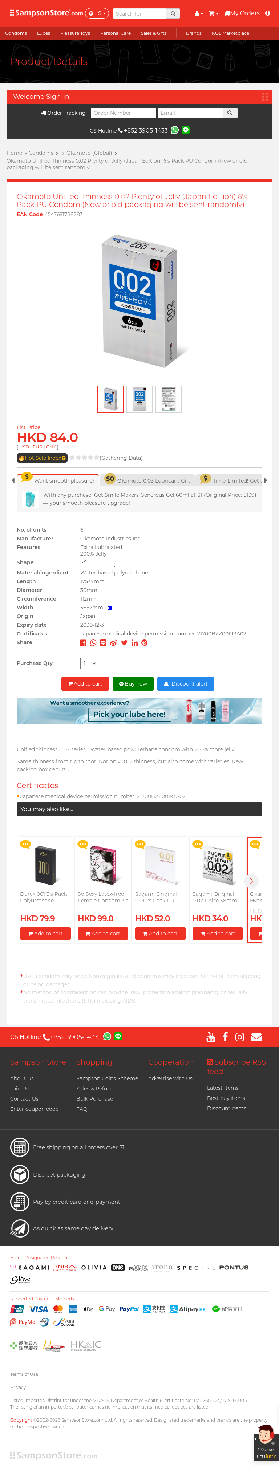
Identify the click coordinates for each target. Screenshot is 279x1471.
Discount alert (189, 683)
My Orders (245, 13)
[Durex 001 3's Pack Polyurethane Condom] (45, 865)
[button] (251, 881)
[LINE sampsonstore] (186, 130)
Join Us (19, 1088)
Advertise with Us (170, 1078)
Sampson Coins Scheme (107, 1078)
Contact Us (24, 1099)
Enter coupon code (34, 1109)
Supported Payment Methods (42, 1299)
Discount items (226, 1108)
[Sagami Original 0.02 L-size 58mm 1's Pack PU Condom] (217, 865)
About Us (22, 1078)
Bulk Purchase (94, 1099)
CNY (51, 447)
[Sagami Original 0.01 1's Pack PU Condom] (160, 865)
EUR (38, 447)
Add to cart (88, 683)
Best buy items (226, 1098)
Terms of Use (24, 1374)
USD (24, 447)
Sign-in (57, 97)
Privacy (18, 1387)
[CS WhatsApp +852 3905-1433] (175, 130)
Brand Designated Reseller (39, 1258)
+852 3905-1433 (146, 130)
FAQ (82, 1109)
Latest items (223, 1088)
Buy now (136, 683)
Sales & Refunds (96, 1088)
